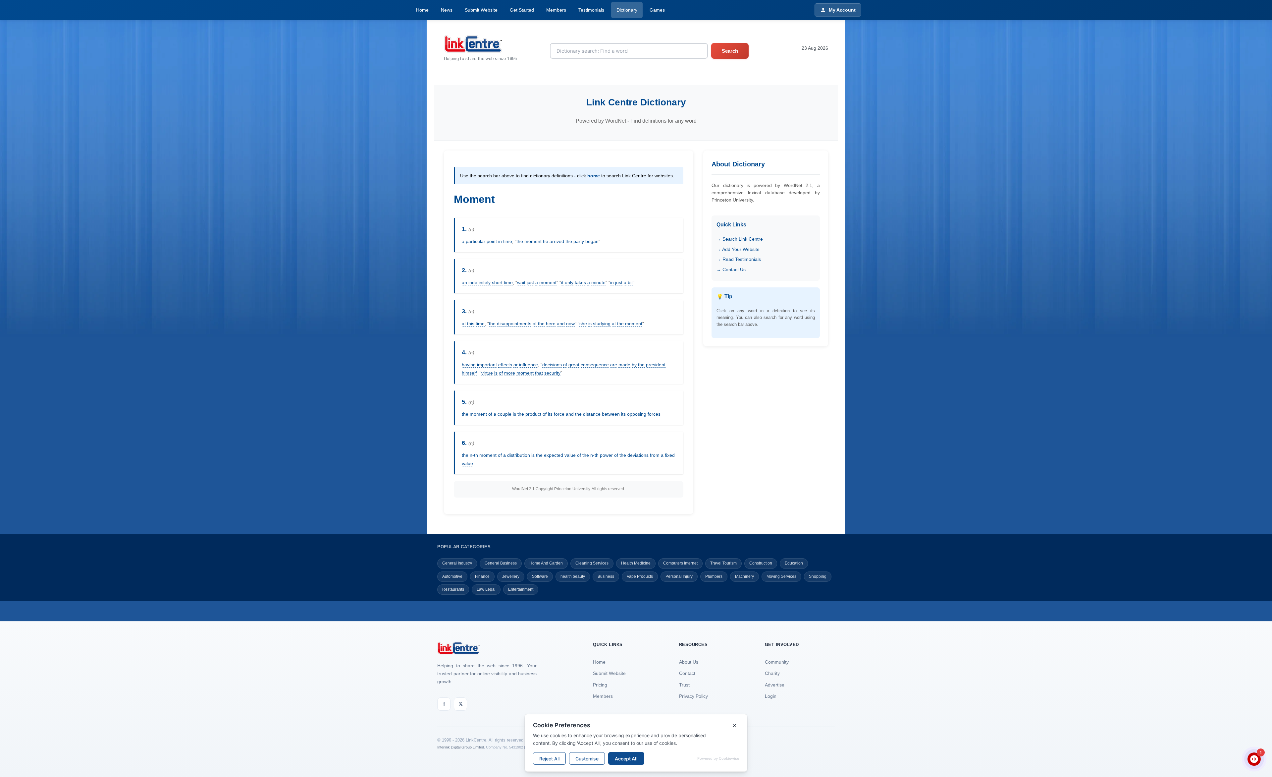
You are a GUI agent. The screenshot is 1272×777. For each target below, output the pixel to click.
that (539, 373)
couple (504, 414)
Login (770, 696)
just (530, 282)
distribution (518, 455)
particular (475, 241)
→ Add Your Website (738, 249)
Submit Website (481, 10)
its (550, 414)
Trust (684, 684)
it (562, 282)
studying (601, 323)
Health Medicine (636, 563)
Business (606, 576)
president (655, 364)
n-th (474, 455)
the (519, 241)
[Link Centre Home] (480, 44)
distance (592, 414)
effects (505, 364)
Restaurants (453, 589)
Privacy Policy (693, 696)
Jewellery (510, 576)
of (535, 323)
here (551, 323)
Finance (482, 576)
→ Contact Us (731, 269)
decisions (552, 364)
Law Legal (486, 589)
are (613, 364)
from (655, 455)
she (583, 323)
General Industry (457, 563)
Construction (760, 563)
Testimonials (591, 10)
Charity (772, 673)
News (446, 10)
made (624, 364)
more (509, 373)
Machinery (744, 576)
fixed (670, 455)
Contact (687, 673)
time (507, 241)
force (559, 414)
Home (422, 10)
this (470, 323)
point (492, 241)
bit (630, 282)
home (593, 175)
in (500, 241)
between (611, 414)
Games (657, 10)
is (590, 323)
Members (556, 10)
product (533, 414)
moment (533, 241)
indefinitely (479, 282)
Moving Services (781, 576)
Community (777, 662)
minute (598, 282)
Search (730, 51)
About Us (688, 662)
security (552, 373)
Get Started (522, 10)
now (570, 323)
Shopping (817, 576)
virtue (487, 373)
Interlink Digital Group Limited (460, 747)
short (497, 282)
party (578, 241)
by (634, 364)
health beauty (572, 576)
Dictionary (626, 10)
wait (521, 282)
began (592, 241)
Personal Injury (679, 576)
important (487, 364)
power (606, 455)
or (515, 364)
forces (654, 414)
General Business (501, 563)
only (569, 282)
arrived (557, 241)
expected (553, 455)
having (469, 364)
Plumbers (713, 576)
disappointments (514, 323)
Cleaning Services (592, 563)
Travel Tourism (723, 563)
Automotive (452, 576)
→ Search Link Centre (739, 239)
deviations (638, 455)
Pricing (600, 684)
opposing (636, 414)
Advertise (774, 684)
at (464, 323)
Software (540, 576)
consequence (595, 364)
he (545, 241)
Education (794, 563)
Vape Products (640, 576)
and (561, 323)
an (464, 282)
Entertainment (520, 589)
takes (580, 282)
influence (528, 364)
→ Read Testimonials (738, 259)
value (570, 455)
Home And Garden (546, 563)
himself (469, 373)
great (573, 364)
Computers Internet (680, 563)
